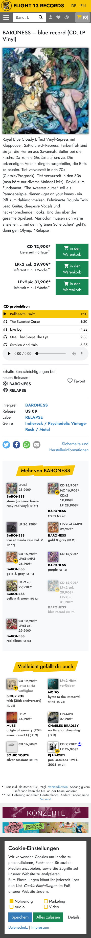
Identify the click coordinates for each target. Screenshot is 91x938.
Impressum (40, 927)
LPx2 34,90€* (25, 716)
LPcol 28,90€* (25, 487)
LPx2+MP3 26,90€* (26, 561)
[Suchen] (41, 17)
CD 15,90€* (69, 485)
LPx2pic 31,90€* (66, 599)
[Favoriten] (58, 17)
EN (83, 6)
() (85, 17)
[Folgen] (66, 17)
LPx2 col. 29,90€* (25, 584)
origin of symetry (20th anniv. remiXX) (24, 730)
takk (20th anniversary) (24, 698)
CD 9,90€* (69, 744)
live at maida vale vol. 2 (25, 538)
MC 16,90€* (69, 490)
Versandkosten (58, 786)
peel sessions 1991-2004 (63, 760)
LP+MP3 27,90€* (66, 716)
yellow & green (18, 596)
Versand (45, 799)
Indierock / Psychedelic (47, 423)
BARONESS (36, 405)
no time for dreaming (64, 728)
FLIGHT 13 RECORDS (38, 5)
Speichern (20, 917)
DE (73, 6)
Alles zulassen (48, 917)
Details (73, 917)
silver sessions (18, 757)
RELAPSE (34, 417)
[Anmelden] (50, 17)
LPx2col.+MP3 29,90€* (71, 526)
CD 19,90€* (27, 680)
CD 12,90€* (69, 582)
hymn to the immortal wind (64, 697)
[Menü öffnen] (6, 17)
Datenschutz (18, 927)
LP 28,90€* (69, 505)
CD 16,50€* (27, 744)
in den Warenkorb (72, 251)
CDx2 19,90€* (66, 498)
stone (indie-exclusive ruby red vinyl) (23, 501)
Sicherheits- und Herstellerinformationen (68, 447)
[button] (6, 445)
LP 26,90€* (27, 524)
